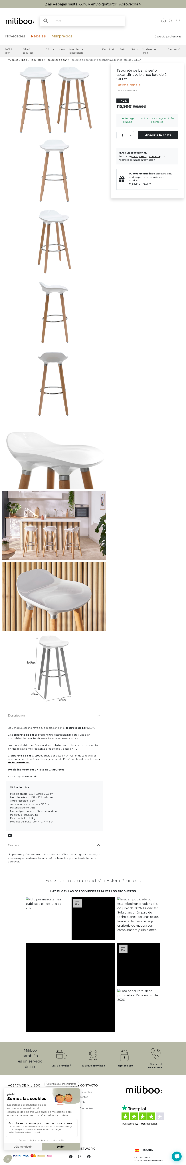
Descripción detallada (126, 90)
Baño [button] (123, 49)
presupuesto (138, 156)
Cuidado (14, 845)
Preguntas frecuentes (79, 1092)
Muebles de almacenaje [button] (76, 51)
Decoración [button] (174, 49)
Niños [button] (134, 49)
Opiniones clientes (77, 1097)
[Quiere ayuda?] (177, 1156)
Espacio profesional (168, 36)
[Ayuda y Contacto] (163, 21)
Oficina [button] (50, 49)
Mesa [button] (61, 49)
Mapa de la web (75, 1102)
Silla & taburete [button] (28, 51)
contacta (154, 156)
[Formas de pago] (35, 1155)
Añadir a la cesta (158, 135)
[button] (47, 919)
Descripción (16, 715)
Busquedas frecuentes (79, 1108)
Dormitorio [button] (108, 49)
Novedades (15, 36)
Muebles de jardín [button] (149, 51)
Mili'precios (62, 36)
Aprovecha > (130, 4)
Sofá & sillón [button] (8, 51)
